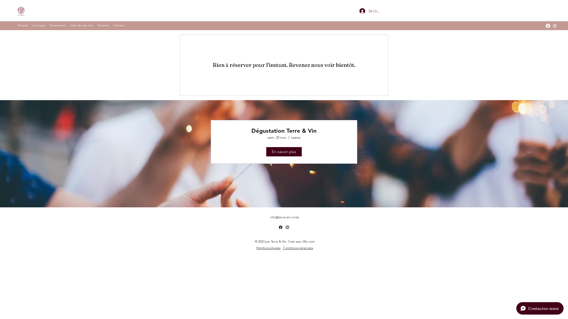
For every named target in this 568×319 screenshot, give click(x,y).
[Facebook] (548, 26)
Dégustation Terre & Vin (284, 130)
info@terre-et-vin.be (284, 217)
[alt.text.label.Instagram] (554, 26)
